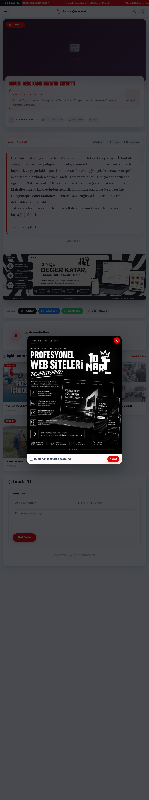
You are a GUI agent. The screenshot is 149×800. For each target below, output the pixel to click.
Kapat (113, 459)
